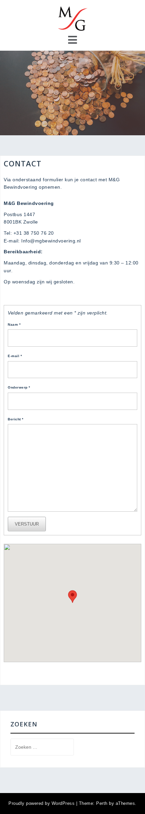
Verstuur (27, 524)
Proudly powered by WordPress (41, 803)
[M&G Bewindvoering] (72, 18)
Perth (102, 803)
